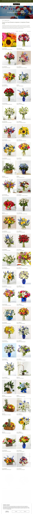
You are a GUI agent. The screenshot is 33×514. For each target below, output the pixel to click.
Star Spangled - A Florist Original (22, 195)
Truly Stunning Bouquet (20, 49)
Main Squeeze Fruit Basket (6, 414)
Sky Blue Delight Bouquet (21, 396)
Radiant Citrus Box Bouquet (6, 469)
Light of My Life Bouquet (6, 67)
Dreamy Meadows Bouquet (6, 305)
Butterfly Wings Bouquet (21, 232)
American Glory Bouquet (21, 469)
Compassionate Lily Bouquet (7, 122)
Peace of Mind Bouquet (6, 378)
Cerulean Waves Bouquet (6, 250)
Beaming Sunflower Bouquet (21, 140)
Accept (16, 511)
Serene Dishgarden (5, 177)
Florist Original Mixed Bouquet (7, 49)
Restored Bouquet (20, 414)
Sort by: (17, 31)
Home (3, 20)
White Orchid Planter (20, 378)
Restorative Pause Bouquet (21, 341)
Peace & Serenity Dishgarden (7, 396)
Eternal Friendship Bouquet (21, 122)
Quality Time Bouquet (20, 305)
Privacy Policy (9, 508)
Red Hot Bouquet (5, 213)
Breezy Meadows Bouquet (6, 140)
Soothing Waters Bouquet (6, 323)
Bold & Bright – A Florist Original (22, 268)
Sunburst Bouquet (5, 341)
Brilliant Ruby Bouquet (20, 250)
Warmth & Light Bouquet (21, 323)
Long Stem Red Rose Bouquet (7, 104)
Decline (25, 511)
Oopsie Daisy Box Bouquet (6, 451)
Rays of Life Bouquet (5, 195)
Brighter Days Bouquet (20, 451)
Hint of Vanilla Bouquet (6, 268)
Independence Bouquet (20, 487)
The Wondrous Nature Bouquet (22, 67)
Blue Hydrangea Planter (20, 177)
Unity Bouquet (4, 487)
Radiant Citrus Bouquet (20, 104)
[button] (2, 4)
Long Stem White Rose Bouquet (22, 213)
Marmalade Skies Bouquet (6, 232)
